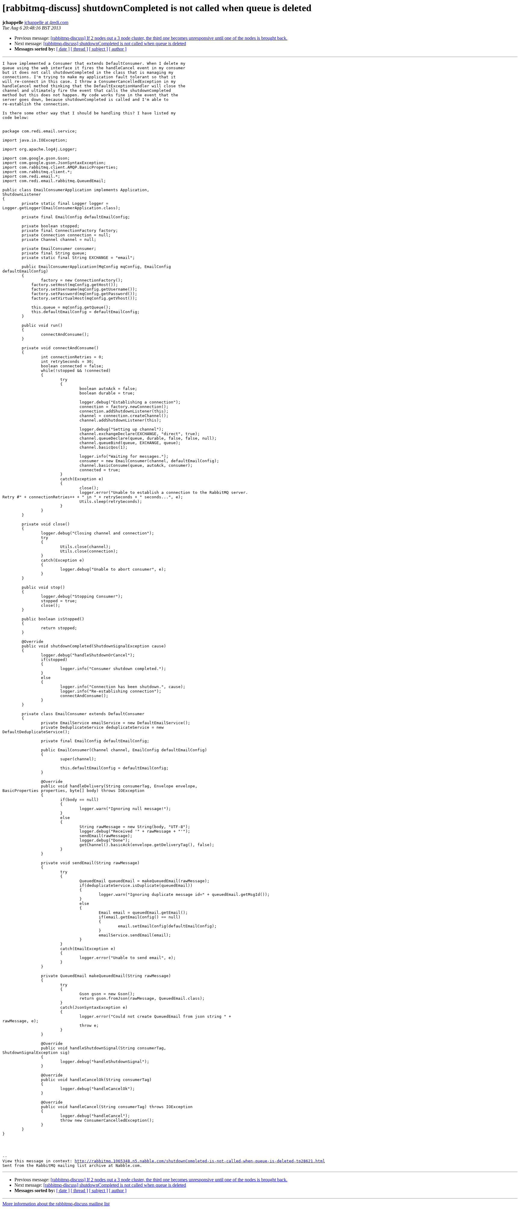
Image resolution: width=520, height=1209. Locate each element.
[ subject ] (98, 48)
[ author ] (117, 48)
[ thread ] (79, 48)
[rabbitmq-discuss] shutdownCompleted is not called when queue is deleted (114, 43)
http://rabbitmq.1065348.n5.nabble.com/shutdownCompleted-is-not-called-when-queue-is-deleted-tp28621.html (200, 1161)
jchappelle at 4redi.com (46, 22)
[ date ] (63, 48)
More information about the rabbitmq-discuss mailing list (56, 1203)
